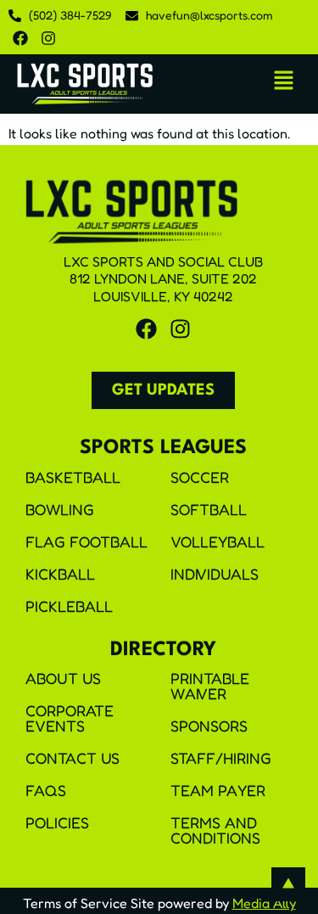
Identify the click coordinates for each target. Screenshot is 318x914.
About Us (63, 678)
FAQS (45, 790)
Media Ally (264, 902)
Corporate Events (69, 718)
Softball (208, 509)
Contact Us (72, 758)
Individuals (214, 573)
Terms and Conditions (215, 830)
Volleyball (217, 541)
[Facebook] (20, 38)
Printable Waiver (209, 686)
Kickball (60, 573)
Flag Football (86, 541)
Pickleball (69, 606)
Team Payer (217, 790)
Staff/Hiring (220, 758)
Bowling (59, 509)
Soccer (199, 477)
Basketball (72, 477)
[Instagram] (48, 38)
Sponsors (209, 725)
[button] (284, 81)
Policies (57, 822)
